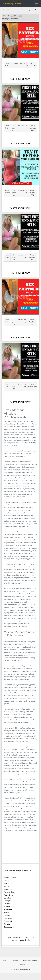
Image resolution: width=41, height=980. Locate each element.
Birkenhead (8, 918)
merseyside (13, 10)
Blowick (7, 924)
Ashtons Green (9, 892)
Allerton (7, 883)
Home (6, 961)
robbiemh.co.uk (25, 970)
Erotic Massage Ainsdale (12, 3)
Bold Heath (8, 930)
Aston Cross (8, 895)
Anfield (6, 886)
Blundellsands (9, 927)
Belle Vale (8, 904)
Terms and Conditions (30, 961)
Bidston (7, 906)
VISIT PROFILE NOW (20, 79)
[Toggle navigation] (36, 3)
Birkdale (7, 915)
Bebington (8, 901)
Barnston (7, 898)
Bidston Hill (8, 909)
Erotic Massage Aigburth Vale (18, 937)
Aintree (6, 880)
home (5, 10)
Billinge (6, 912)
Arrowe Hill (8, 889)
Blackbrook (8, 921)
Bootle (6, 933)
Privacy (15, 961)
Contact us (21, 965)
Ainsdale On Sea (10, 877)
